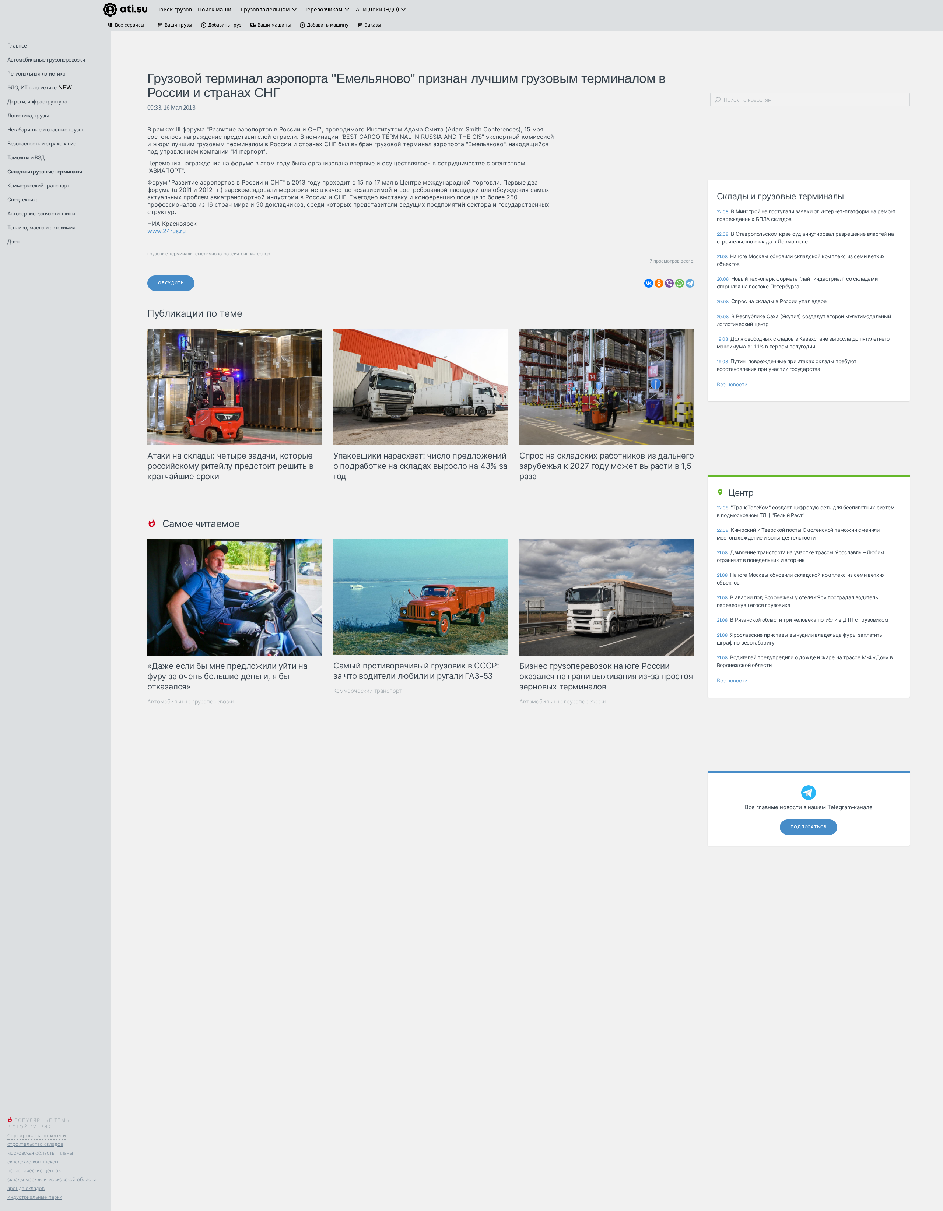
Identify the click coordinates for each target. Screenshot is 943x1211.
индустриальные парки (34, 1197)
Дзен (13, 241)
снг (244, 253)
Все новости (732, 384)
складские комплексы (32, 1162)
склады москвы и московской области (52, 1179)
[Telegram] (690, 283)
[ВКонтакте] (648, 283)
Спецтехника (23, 199)
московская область (31, 1153)
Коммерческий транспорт (38, 185)
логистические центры (34, 1170)
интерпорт (261, 253)
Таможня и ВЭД (26, 157)
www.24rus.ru (166, 231)
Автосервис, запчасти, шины (41, 213)
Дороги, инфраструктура (37, 101)
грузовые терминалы (170, 253)
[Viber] (669, 283)
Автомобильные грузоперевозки (46, 59)
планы (65, 1153)
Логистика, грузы (28, 115)
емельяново (208, 253)
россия (231, 253)
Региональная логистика (36, 73)
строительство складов (35, 1144)
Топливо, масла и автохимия (41, 227)
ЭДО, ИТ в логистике (32, 87)
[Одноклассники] (659, 283)
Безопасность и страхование (41, 143)
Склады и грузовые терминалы (44, 171)
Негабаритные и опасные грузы (45, 129)
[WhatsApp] (679, 283)
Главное (17, 45)
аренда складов (26, 1188)
